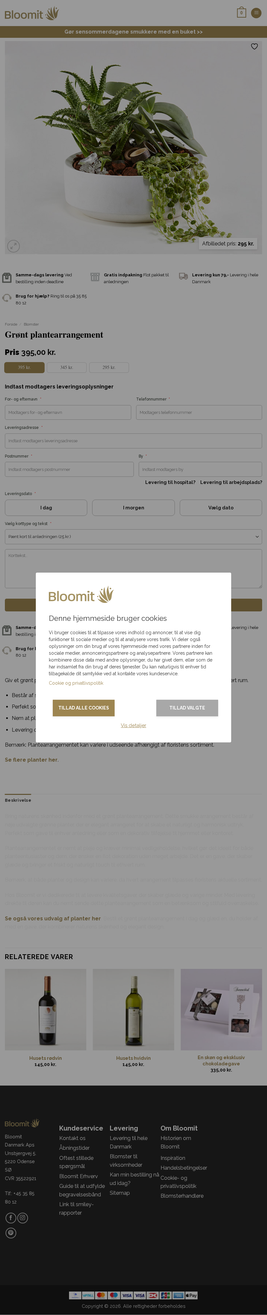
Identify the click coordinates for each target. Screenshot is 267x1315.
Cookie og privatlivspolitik (76, 683)
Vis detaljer (133, 725)
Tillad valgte (187, 707)
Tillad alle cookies (83, 707)
